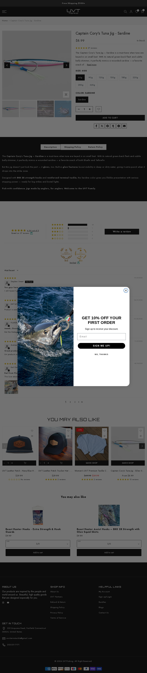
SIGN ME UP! (101, 346)
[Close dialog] (126, 290)
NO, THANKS (101, 354)
